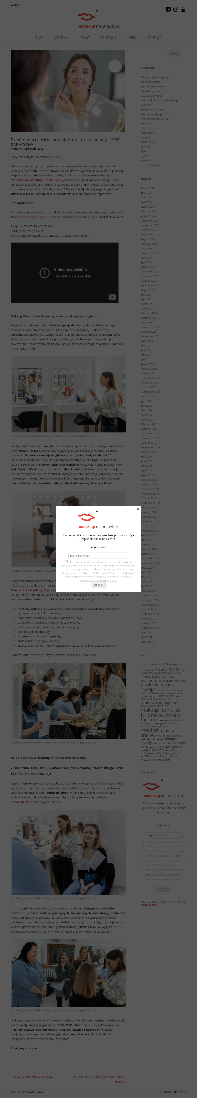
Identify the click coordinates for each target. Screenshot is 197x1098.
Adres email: (98, 547)
